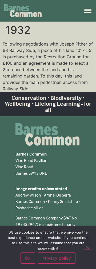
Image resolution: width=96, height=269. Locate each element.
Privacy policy (56, 258)
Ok (28, 258)
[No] (87, 247)
